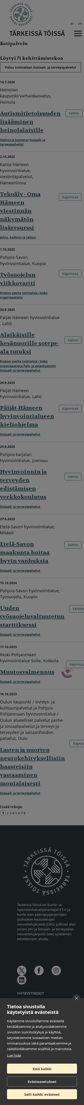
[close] (76, 998)
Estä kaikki (42, 1068)
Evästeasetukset (42, 1081)
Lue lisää (14, 1055)
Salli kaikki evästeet (42, 1094)
